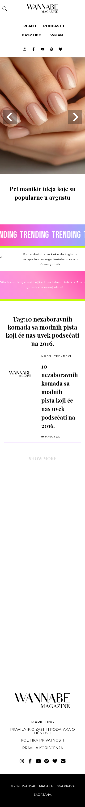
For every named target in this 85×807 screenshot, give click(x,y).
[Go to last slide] (10, 117)
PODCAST (52, 26)
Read (28, 26)
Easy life (31, 35)
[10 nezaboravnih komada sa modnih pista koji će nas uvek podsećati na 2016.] (20, 374)
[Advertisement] (37, 511)
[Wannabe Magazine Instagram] (24, 49)
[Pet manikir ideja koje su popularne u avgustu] (42, 172)
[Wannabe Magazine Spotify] (51, 49)
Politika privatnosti (42, 740)
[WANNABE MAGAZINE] (43, 707)
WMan (56, 35)
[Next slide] (75, 117)
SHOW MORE (42, 458)
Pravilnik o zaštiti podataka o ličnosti (42, 731)
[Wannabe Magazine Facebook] (33, 49)
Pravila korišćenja (42, 748)
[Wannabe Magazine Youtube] (42, 49)
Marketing (42, 722)
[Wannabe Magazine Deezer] (60, 49)
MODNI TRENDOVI (56, 356)
